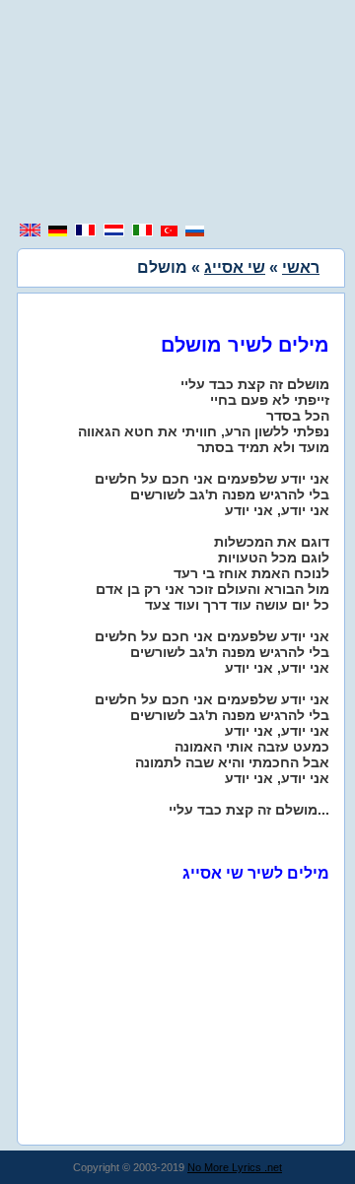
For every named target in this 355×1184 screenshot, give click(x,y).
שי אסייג (234, 267)
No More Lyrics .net (234, 1167)
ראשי (301, 267)
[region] (177, 113)
